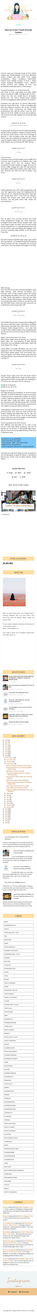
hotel (6, 972)
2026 (6, 740)
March (8, 803)
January (9, 807)
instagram (25, 1292)
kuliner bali (8, 1019)
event (6, 986)
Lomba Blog (8, 1026)
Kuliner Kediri (9, 1091)
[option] (18, 502)
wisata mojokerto (10, 1051)
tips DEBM (7, 1181)
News (6, 922)
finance (7, 1033)
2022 (6, 748)
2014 (6, 815)
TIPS (5, 936)
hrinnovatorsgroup (9, 1241)
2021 (6, 750)
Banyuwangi (8, 1066)
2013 (6, 817)
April (8, 801)
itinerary (7, 1098)
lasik (6, 1163)
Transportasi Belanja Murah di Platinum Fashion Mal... (19, 783)
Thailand (7, 965)
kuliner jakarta (9, 1048)
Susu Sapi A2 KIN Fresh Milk (15, 771)
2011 (6, 821)
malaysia (7, 961)
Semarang (7, 1080)
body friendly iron (11, 1138)
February (9, 805)
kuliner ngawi (9, 1159)
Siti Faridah (6, 1232)
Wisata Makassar (9, 1131)
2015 (6, 813)
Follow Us (18, 1286)
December (10, 758)
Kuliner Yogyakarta (11, 950)
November (10, 760)
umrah (6, 1188)
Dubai (6, 976)
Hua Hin (7, 1069)
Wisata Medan (9, 994)
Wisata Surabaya (9, 947)
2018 (6, 756)
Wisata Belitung (10, 1123)
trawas (6, 1185)
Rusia (6, 1015)
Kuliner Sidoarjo (10, 1109)
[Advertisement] (18, 53)
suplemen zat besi (10, 1177)
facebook (13, 1292)
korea (6, 943)
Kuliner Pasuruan (10, 1055)
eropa (6, 1145)
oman (6, 1062)
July (7, 795)
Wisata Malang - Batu (11, 932)
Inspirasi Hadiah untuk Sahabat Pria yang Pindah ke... (19, 790)
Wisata (6, 929)
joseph (5, 1259)
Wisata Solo (8, 1084)
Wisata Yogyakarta (10, 997)
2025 (6, 742)
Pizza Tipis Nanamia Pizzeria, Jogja (17, 786)
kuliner (7, 958)
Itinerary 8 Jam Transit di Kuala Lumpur (19, 765)
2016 (6, 811)
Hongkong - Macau (10, 990)
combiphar (8, 1141)
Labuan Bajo (8, 1113)
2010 (6, 823)
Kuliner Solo (8, 1077)
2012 (6, 819)
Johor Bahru (8, 1012)
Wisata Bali (8, 1008)
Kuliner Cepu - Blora (11, 1004)
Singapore (7, 940)
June (8, 797)
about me (7, 1134)
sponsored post (10, 968)
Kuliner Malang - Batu (12, 954)
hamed (5, 1207)
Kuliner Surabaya (10, 925)
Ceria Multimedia (8, 1223)
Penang (6, 1095)
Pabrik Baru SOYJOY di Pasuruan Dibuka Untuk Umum (19, 768)
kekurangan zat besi (11, 1149)
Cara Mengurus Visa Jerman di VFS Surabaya (20, 708)
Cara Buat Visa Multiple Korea (19, 692)
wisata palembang (10, 1192)
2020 (6, 752)
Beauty (6, 1044)
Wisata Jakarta (9, 1030)
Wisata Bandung (9, 983)
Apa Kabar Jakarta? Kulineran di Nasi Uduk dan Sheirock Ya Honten (21, 715)
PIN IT (15, 477)
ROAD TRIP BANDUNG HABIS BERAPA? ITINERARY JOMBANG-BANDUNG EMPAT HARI (21, 678)
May (8, 799)
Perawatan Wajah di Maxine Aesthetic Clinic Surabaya (18, 774)
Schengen (7, 1116)
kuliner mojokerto (11, 1059)
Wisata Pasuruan (10, 1041)
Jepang (6, 979)
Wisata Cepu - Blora (11, 1037)
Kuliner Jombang (10, 1073)
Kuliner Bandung (10, 1022)
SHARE (10, 473)
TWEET (19, 473)
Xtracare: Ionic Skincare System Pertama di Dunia (19, 700)
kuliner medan (9, 1102)
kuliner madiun (9, 1156)
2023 (6, 746)
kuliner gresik (9, 1152)
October (9, 762)
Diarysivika (13, 34)
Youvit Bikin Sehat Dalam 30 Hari (16, 788)
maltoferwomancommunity (14, 1170)
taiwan (6, 1001)
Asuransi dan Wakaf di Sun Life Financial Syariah (19, 777)
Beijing (6, 1087)
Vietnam (7, 1120)
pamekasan (8, 1174)
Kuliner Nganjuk (10, 1105)
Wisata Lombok (9, 1127)
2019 (6, 754)
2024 (6, 744)
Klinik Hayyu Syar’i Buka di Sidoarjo (17, 780)
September (10, 764)
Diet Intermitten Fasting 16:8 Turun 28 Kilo (21, 686)
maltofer (7, 1167)
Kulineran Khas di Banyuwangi (18, 722)
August (8, 793)
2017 (6, 809)
